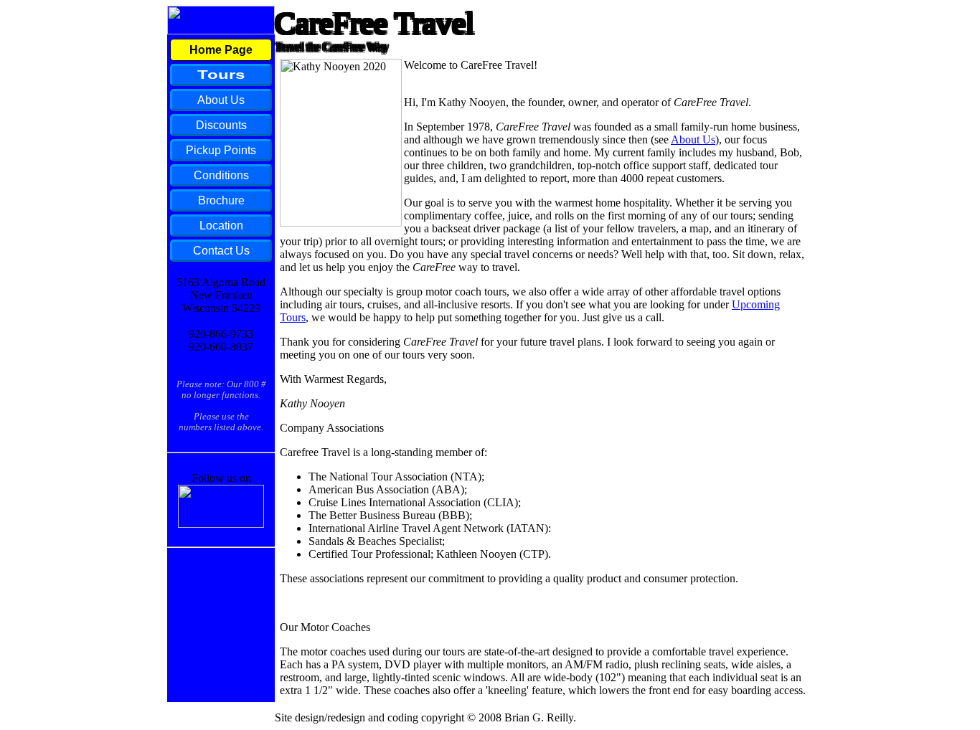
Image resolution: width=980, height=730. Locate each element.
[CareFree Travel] (221, 524)
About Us (693, 139)
